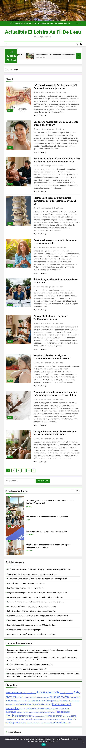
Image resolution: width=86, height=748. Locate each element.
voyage (14, 722)
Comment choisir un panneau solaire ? (39, 664)
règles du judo (67, 716)
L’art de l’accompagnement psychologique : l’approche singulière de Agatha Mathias (38, 569)
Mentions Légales (14, 732)
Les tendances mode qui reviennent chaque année (51, 23)
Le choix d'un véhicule (38, 708)
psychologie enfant (38, 716)
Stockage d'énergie (11, 719)
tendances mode (25, 719)
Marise (38, 92)
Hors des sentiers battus (22, 704)
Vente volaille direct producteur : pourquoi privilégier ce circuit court (51, 54)
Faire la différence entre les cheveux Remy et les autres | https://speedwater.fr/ (36, 674)
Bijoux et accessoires (25, 697)
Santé (10, 111)
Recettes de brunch (53, 716)
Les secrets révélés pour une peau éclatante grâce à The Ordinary (31, 607)
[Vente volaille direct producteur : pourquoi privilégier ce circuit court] (18, 57)
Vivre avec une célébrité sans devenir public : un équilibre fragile (31, 657)
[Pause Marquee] (78, 56)
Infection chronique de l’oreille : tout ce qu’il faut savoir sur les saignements (35, 602)
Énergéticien (60, 722)
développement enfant (21, 701)
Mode (28, 505)
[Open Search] (77, 44)
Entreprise (30, 520)
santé (73, 716)
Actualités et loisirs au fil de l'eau (43, 32)
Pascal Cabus (40, 247)
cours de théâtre (59, 697)
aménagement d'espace (29, 693)
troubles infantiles (60, 719)
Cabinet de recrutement (42, 697)
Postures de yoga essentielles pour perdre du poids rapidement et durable (34, 597)
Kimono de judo (23, 709)
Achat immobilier (14, 692)
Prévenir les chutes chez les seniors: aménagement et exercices (31, 611)
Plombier (11, 715)
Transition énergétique (48, 719)
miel (60, 709)
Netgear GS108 (21, 712)
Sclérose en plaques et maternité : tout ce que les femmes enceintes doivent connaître (39, 620)
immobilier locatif (43, 704)
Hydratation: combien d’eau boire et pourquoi (24, 630)
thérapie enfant (37, 719)
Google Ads (69, 701)
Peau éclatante (63, 712)
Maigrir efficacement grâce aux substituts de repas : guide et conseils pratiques (37, 593)
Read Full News (39, 116)
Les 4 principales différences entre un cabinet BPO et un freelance (31, 625)
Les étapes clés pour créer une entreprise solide (46, 517)
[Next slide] (80, 23)
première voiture (25, 716)
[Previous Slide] (77, 23)
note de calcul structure (32, 712)
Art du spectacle (47, 692)
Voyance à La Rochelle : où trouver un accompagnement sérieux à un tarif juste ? (37, 616)
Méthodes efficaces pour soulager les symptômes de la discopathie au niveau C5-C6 (55, 200)
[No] (83, 742)
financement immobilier (39, 700)
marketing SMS (53, 709)
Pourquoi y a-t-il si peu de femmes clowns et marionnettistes (30, 650)
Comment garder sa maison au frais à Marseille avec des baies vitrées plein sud (37, 579)
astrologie (63, 693)
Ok (44, 745)
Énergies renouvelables (47, 723)
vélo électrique (22, 723)
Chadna (10, 669)
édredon (69, 723)
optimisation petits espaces (47, 712)
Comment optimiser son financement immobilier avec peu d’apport (32, 634)
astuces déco (69, 693)
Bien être (29, 536)
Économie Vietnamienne (33, 723)
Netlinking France (13, 664)
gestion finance (58, 700)
